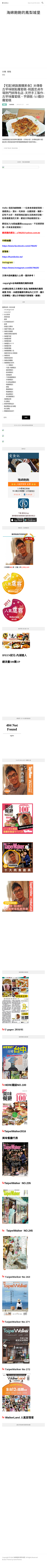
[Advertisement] (23, 43)
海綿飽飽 (11, 104)
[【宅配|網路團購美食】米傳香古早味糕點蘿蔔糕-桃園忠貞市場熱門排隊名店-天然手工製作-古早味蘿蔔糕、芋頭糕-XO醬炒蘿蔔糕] (23, 122)
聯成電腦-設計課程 (10, 406)
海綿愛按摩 (7, 339)
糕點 (4, 104)
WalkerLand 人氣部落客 (19, 1417)
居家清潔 (7, 317)
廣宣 (5, 319)
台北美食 (7, 314)
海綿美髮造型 (8, 358)
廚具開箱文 (9, 372)
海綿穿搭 (7, 355)
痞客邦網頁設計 (9, 404)
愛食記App (25, 513)
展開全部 (5, 307)
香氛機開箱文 (10, 396)
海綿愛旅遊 (7, 341)
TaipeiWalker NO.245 (19, 1230)
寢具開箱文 (9, 370)
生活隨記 (7, 401)
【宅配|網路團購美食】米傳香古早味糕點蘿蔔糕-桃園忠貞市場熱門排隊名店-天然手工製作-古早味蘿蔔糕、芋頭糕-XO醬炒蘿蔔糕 (23, 93)
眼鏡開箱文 (9, 384)
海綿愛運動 (7, 348)
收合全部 (12, 307)
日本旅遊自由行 (9, 322)
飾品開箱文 (9, 394)
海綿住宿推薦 (8, 331)
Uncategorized (9, 310)
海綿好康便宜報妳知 (10, 334)
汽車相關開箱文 (11, 377)
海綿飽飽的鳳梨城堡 (24, 12)
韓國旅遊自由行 (9, 411)
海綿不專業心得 (9, 329)
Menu (6, 3)
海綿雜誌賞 (7, 399)
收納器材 (9, 375)
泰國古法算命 (8, 326)
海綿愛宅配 (7, 336)
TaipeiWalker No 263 (17, 1276)
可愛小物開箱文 (11, 368)
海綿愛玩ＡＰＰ (9, 343)
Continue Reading (11, 148)
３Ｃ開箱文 (9, 365)
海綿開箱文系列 (9, 363)
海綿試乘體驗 (8, 360)
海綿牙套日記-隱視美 (10, 353)
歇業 (5, 324)
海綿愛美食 (7, 346)
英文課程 (7, 409)
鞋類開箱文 (9, 392)
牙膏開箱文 (9, 380)
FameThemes (17, 1560)
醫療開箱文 (9, 389)
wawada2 (7, 312)
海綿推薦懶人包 (9, 351)
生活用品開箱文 (11, 382)
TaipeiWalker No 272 (17, 1369)
